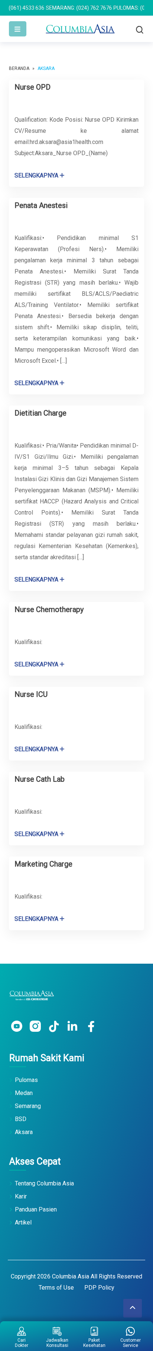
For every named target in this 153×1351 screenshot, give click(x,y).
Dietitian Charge (40, 413)
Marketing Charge (43, 863)
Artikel (23, 1222)
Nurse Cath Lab (39, 779)
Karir (21, 1196)
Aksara (24, 1132)
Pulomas (26, 1079)
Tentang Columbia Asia (44, 1183)
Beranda (19, 68)
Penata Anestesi (41, 205)
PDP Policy (99, 1287)
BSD (20, 1119)
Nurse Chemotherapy (49, 609)
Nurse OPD (32, 87)
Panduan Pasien (36, 1209)
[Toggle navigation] (17, 28)
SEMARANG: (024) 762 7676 (64, 8)
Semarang (28, 1106)
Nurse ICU (31, 694)
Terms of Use (56, 1287)
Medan (24, 1093)
